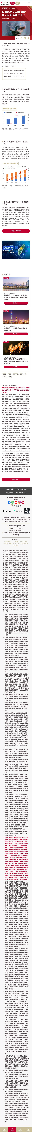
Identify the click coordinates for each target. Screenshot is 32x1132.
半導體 (9, 377)
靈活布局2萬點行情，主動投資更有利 (14, 76)
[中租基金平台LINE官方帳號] (12, 502)
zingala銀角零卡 (15, 541)
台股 (4, 377)
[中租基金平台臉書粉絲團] (9, 502)
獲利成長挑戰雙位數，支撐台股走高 (14, 70)
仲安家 (10, 543)
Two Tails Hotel (16, 543)
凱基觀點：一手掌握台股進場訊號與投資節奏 (15, 329)
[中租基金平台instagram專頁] (19, 502)
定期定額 (15, 374)
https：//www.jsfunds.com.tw (18, 412)
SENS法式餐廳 (23, 541)
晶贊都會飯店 (24, 543)
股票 (21, 374)
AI (25, 374)
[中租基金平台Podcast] (22, 502)
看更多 (15, 303)
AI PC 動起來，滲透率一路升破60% (13, 73)
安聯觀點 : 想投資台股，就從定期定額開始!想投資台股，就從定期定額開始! (16, 297)
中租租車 (6, 543)
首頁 (3, 18)
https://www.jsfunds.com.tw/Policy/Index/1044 (16, 451)
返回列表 (15, 479)
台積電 (4, 374)
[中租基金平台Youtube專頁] (16, 502)
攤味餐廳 (16, 545)
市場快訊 (12, 18)
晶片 (10, 374)
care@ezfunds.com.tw (16, 530)
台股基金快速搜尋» (16, 231)
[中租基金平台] (5, 3)
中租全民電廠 (7, 541)
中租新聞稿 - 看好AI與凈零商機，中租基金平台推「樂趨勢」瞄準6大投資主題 (16, 361)
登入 (12, 3)
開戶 (17, 3)
